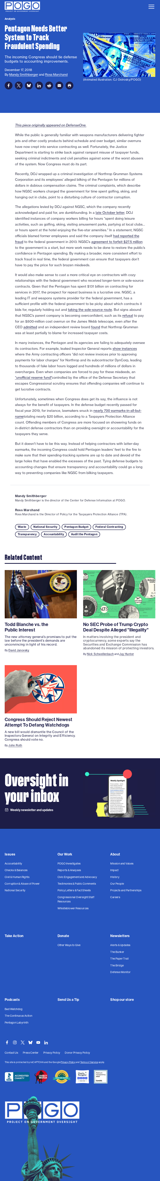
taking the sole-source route (90, 310)
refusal (127, 315)
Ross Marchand (27, 510)
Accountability (54, 534)
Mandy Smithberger (31, 496)
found (95, 327)
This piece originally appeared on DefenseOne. (50, 125)
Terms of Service (89, 1062)
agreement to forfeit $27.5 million (117, 242)
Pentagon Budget (76, 527)
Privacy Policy (68, 1062)
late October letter (110, 212)
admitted (30, 327)
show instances (125, 348)
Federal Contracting (109, 527)
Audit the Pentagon (84, 534)
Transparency (27, 534)
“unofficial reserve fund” (33, 377)
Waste (22, 527)
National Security (45, 527)
